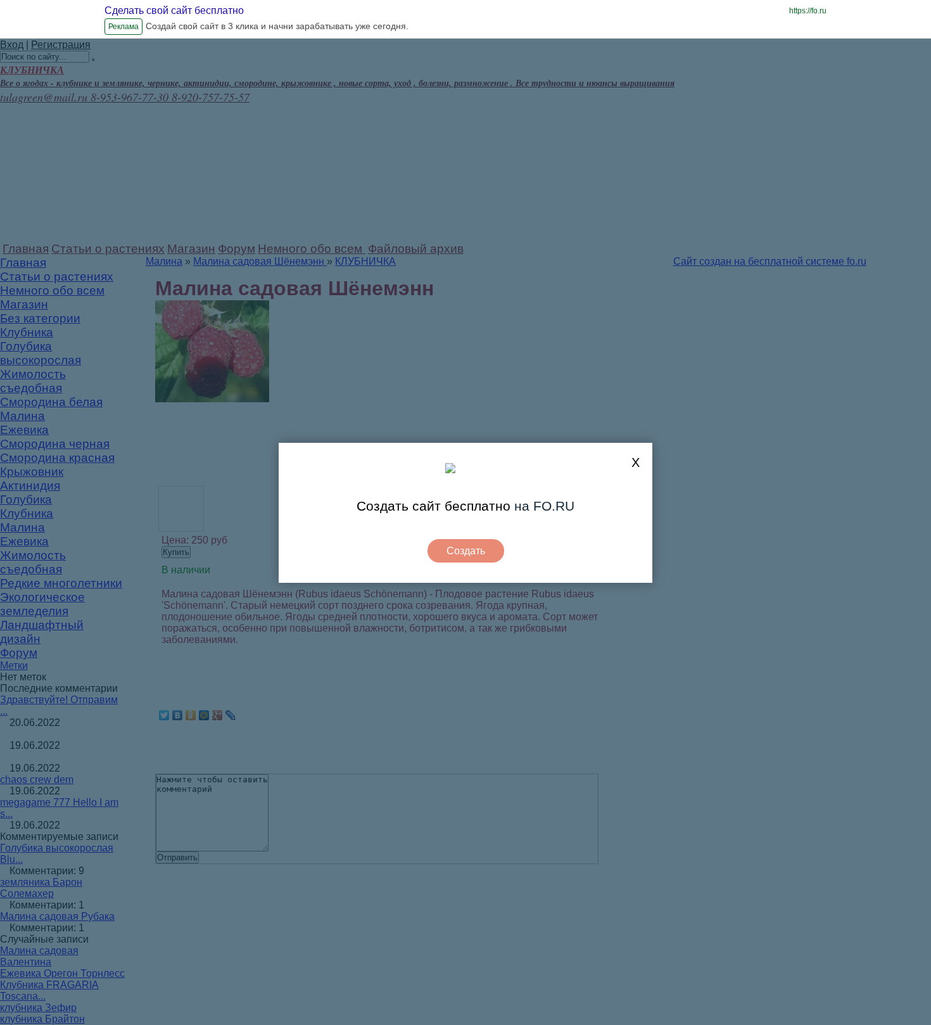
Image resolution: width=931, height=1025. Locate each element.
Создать (465, 550)
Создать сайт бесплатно (433, 506)
